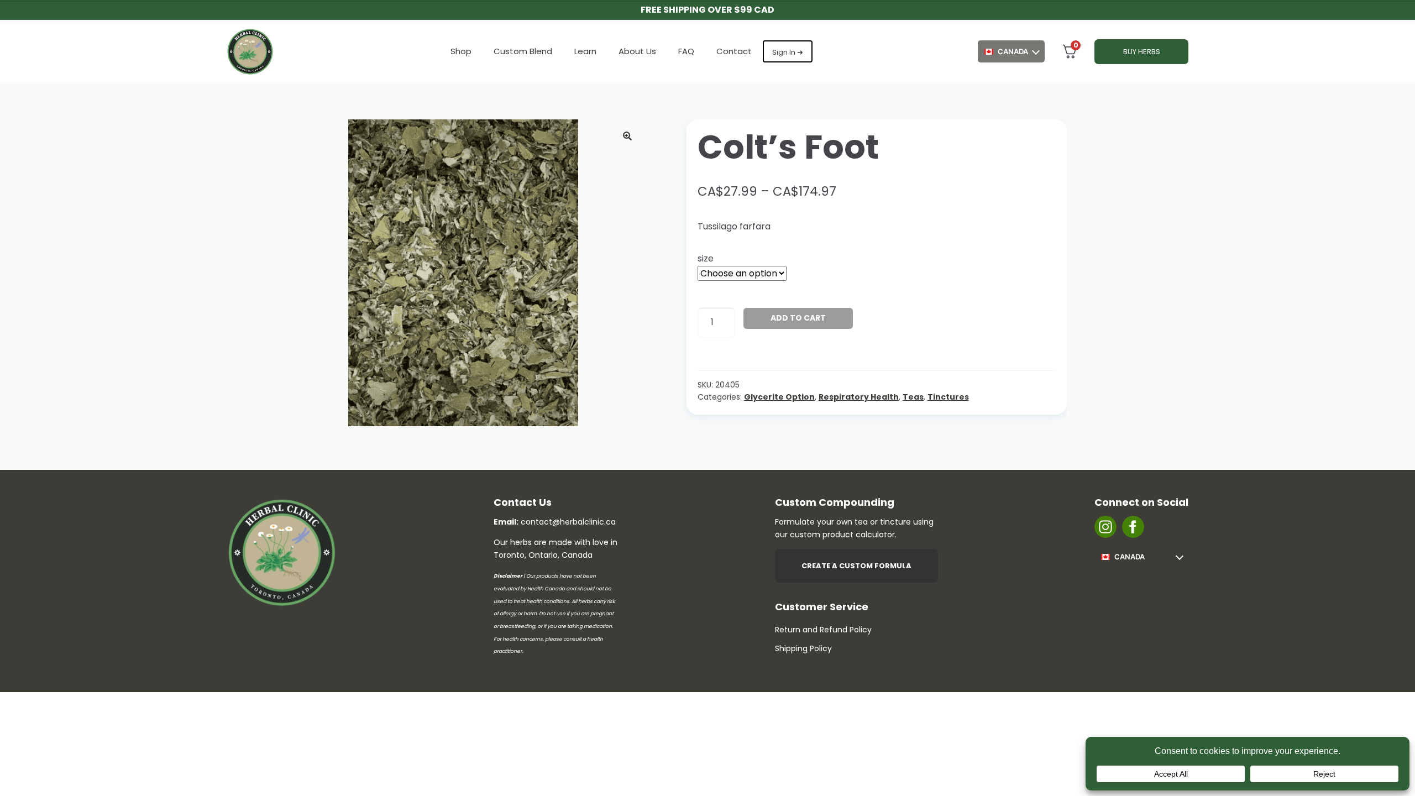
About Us (637, 51)
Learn (585, 51)
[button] (627, 136)
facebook (1133, 527)
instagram (1105, 527)
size (706, 258)
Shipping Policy (803, 648)
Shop (460, 51)
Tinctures (948, 396)
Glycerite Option (779, 396)
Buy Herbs (1141, 51)
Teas (913, 396)
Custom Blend (523, 51)
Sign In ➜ (787, 52)
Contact (734, 51)
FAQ (686, 51)
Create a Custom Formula (856, 566)
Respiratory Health (859, 396)
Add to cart (798, 317)
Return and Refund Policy (823, 629)
